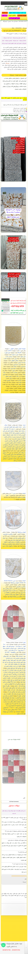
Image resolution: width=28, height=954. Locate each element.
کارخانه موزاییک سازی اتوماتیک (18, 536)
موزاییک (23, 359)
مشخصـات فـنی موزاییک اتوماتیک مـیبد (15, 644)
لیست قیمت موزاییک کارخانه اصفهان (17, 13)
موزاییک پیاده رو (14, 392)
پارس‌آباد (24, 882)
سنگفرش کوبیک (12, 16)
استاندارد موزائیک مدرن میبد (16, 654)
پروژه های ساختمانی (15, 593)
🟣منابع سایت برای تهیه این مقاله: (20, 112)
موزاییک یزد (22, 376)
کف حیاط (19, 359)
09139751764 (14, 497)
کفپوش (14, 534)
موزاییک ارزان (10, 388)
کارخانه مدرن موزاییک (20, 499)
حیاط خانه (8, 382)
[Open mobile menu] (25, 4)
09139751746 (7, 497)
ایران (18, 459)
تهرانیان (16, 349)
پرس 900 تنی (6, 536)
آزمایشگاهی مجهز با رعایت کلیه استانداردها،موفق (14, 451)
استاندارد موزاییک (19, 642)
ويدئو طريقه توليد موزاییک (19, 546)
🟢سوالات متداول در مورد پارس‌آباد (20, 110)
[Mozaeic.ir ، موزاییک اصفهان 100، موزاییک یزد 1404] (14, 10)
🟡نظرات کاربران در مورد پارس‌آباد (20, 108)
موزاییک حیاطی (13, 363)
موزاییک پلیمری (18, 375)
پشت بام (8, 384)
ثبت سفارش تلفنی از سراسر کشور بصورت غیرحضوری (14, 494)
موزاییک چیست (21, 390)
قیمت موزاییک (15, 351)
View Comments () (14, 801)
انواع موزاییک (19, 369)
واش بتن (19, 386)
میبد (10, 439)
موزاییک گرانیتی (21, 373)
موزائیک (13, 656)
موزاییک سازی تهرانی (17, 425)
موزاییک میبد (19, 494)
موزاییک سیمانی (13, 390)
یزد (9, 363)
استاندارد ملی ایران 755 (12, 453)
